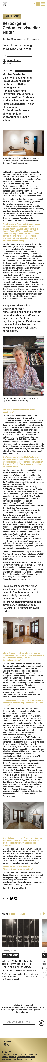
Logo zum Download (28, 1054)
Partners (14, 1054)
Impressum (6, 1059)
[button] (44, 914)
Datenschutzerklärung (27, 1057)
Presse (5, 1057)
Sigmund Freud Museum (12, 62)
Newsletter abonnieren (22, 1059)
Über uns (6, 1054)
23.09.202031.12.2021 (17, 49)
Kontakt (12, 1057)
